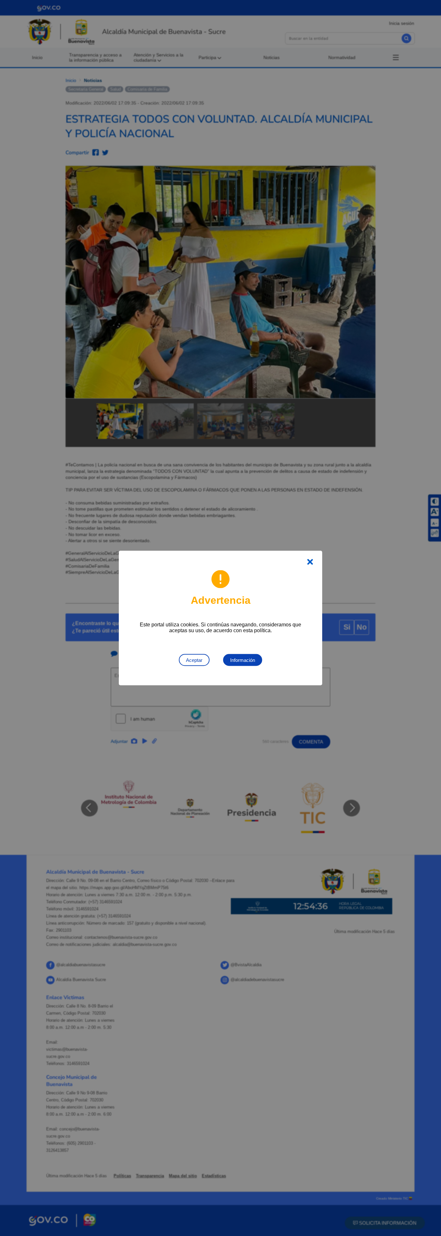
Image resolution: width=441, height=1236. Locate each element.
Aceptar (194, 660)
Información (242, 660)
